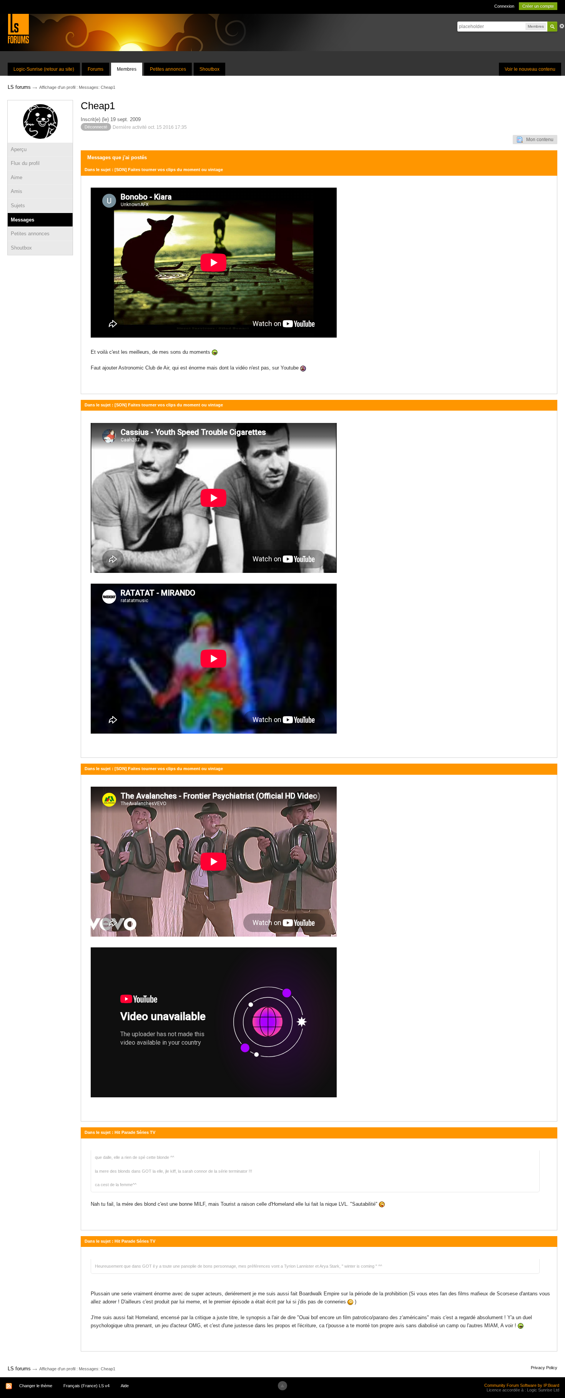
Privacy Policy (544, 1367)
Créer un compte (538, 6)
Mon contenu (538, 139)
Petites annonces (168, 69)
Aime (16, 177)
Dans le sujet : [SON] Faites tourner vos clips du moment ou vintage (154, 169)
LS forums (19, 1368)
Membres (126, 69)
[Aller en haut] (282, 1385)
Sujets (18, 205)
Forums (95, 69)
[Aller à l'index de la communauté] (18, 28)
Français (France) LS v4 (86, 1385)
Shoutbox (209, 69)
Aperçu (19, 149)
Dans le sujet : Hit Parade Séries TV (120, 1132)
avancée (562, 26)
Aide (125, 1385)
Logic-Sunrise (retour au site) (43, 69)
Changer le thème (35, 1385)
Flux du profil (25, 163)
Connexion (504, 6)
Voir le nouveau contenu (530, 69)
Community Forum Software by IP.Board (521, 1385)
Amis (16, 191)
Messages (22, 220)
